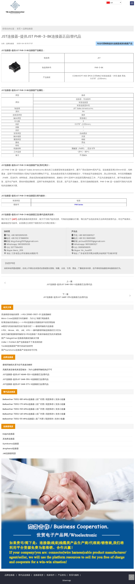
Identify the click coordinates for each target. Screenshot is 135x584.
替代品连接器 (24, 575)
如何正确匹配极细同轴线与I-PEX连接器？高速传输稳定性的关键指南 (31, 334)
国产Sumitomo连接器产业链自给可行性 (19, 350)
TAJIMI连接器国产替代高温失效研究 (17, 346)
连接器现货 (38, 575)
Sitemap (66, 580)
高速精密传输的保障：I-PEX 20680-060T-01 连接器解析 (26, 314)
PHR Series (78, 205)
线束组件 (51, 575)
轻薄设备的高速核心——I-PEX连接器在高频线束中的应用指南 (28, 322)
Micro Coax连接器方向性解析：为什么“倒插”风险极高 (25, 318)
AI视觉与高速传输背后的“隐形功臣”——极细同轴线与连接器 (27, 326)
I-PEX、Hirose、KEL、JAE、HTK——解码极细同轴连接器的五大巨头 (31, 330)
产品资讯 (62, 575)
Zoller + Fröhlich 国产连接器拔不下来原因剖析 (21, 342)
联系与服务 (74, 575)
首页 (19, 28)
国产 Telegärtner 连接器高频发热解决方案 (20, 338)
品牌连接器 (28, 28)
